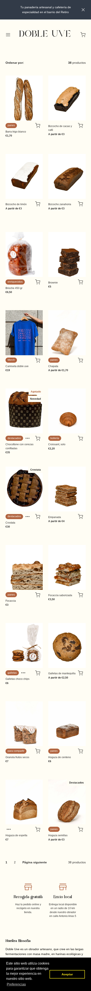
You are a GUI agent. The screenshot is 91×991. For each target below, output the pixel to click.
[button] (83, 9)
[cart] (83, 35)
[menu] (8, 35)
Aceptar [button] (67, 974)
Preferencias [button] (16, 984)
